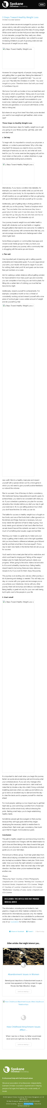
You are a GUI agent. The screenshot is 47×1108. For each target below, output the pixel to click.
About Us (20, 1104)
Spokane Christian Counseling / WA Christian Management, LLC (24, 1097)
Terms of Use (37, 1104)
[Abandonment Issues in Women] (23, 956)
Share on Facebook (17, 931)
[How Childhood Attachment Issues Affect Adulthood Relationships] (23, 1009)
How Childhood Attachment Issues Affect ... (23, 1028)
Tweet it (30, 931)
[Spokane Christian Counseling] (14, 4)
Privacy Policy (28, 1104)
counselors (14, 922)
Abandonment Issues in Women (23, 974)
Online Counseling (11, 1104)
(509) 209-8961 (36, 1101)
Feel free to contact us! (23, 1106)
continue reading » (23, 991)
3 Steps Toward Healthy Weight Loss (20, 17)
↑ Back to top (39, 931)
